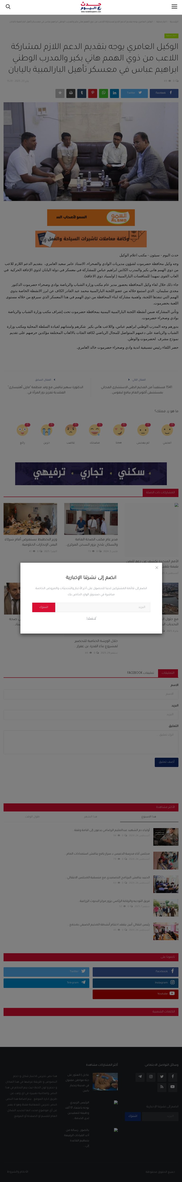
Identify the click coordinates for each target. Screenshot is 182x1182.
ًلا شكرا (91, 618)
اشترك (43, 607)
